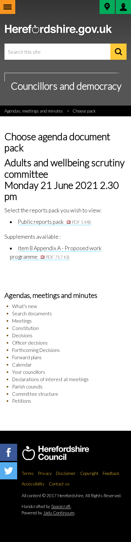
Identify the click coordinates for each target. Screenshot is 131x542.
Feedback (111, 473)
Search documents (32, 313)
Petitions (21, 401)
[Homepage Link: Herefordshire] (62, 453)
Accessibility (33, 483)
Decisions (22, 335)
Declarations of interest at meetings (50, 379)
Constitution (25, 328)
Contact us (59, 483)
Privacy (45, 473)
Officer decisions (30, 343)
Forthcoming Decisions (36, 350)
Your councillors (28, 372)
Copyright (89, 473)
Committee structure (35, 394)
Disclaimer (66, 473)
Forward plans (27, 357)
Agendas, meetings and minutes (33, 110)
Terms (28, 473)
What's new (24, 306)
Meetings (22, 321)
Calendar (22, 364)
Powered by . (48, 512)
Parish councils (27, 386)
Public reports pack (54, 221)
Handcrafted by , (47, 506)
